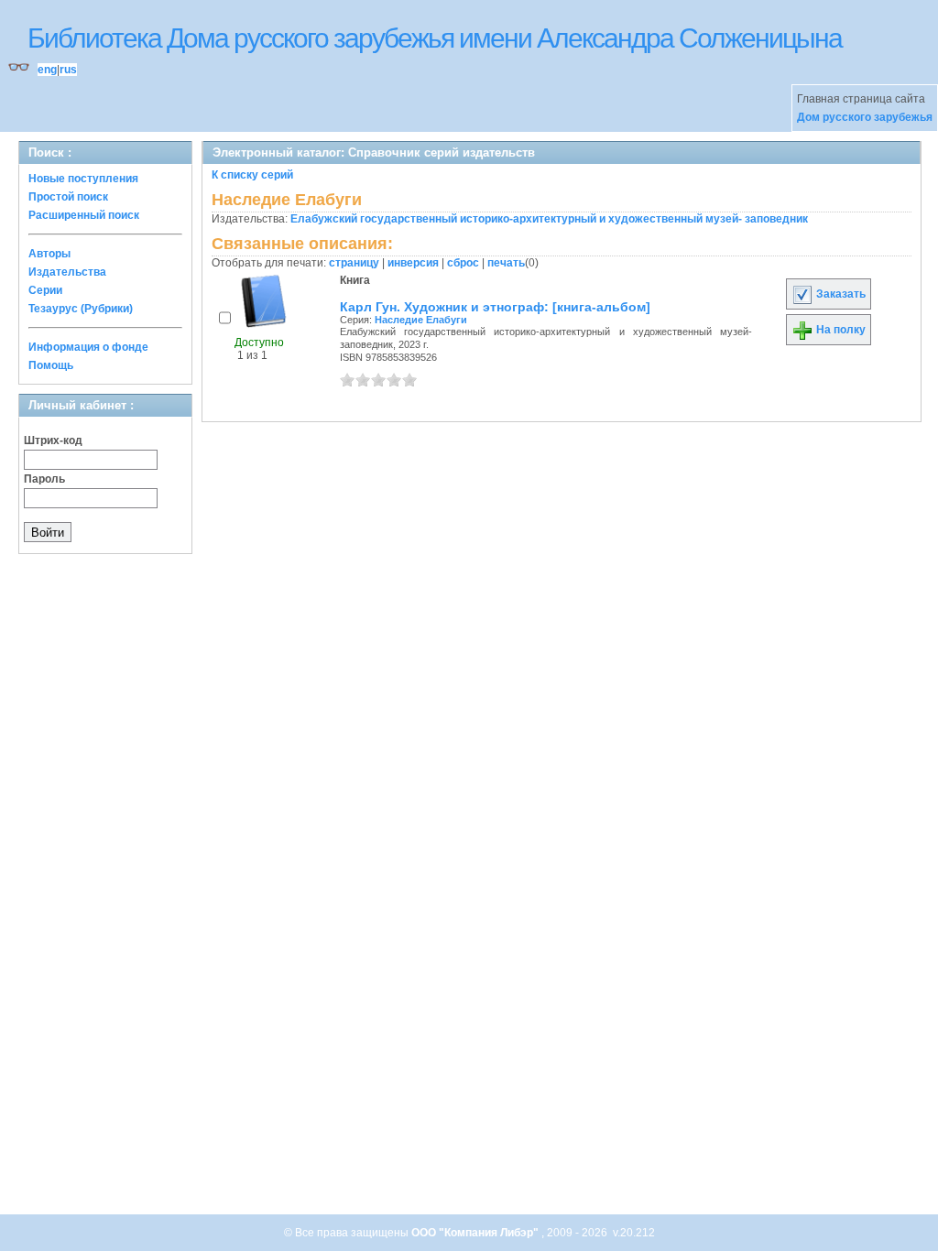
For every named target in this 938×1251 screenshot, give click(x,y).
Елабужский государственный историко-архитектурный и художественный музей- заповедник (549, 218)
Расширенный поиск (83, 215)
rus (68, 69)
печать (506, 262)
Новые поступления (83, 178)
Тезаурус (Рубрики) (80, 308)
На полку (839, 329)
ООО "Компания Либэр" (476, 1232)
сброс (463, 262)
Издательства (67, 272)
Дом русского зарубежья (865, 117)
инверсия (413, 262)
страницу (354, 262)
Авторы (49, 253)
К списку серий (252, 175)
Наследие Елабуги (421, 319)
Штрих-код (53, 440)
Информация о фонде (88, 347)
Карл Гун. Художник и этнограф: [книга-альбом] (495, 306)
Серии (45, 290)
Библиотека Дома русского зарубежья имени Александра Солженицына (434, 38)
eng (47, 69)
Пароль (44, 479)
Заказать (839, 294)
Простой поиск (68, 196)
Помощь (50, 365)
